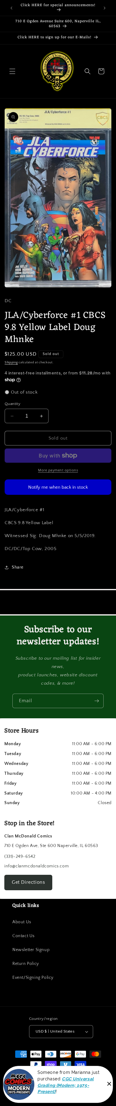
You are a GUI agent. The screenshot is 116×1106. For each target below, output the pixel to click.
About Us (21, 922)
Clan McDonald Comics (55, 1076)
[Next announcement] (104, 8)
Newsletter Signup (30, 949)
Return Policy (25, 963)
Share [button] (18, 567)
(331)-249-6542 (19, 856)
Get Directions (28, 882)
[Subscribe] (96, 701)
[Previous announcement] (11, 8)
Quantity (12, 404)
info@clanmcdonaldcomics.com (36, 866)
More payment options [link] (58, 470)
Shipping (11, 362)
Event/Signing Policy (33, 977)
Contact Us (23, 935)
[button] (12, 71)
